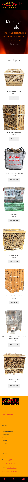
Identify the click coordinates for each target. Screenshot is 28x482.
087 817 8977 (11, 467)
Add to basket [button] (14, 179)
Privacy (4, 411)
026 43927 (8, 460)
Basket (22, 478)
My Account (4, 479)
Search (14, 479)
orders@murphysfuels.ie (10, 471)
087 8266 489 (10, 464)
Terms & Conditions (7, 414)
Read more (14, 98)
